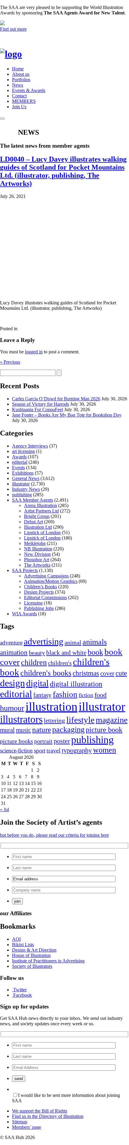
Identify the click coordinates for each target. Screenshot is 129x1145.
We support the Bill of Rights (39, 1110)
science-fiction (16, 750)
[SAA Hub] (21, 53)
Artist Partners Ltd (41, 510)
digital (37, 683)
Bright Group (37, 516)
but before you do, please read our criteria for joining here (54, 835)
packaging (68, 729)
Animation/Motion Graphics (50, 581)
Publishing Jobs (39, 608)
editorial (19, 462)
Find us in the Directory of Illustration (47, 1116)
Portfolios (21, 79)
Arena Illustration (40, 505)
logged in (34, 351)
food (100, 695)
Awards (19, 456)
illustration (51, 706)
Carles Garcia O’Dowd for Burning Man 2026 (56, 398)
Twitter (20, 989)
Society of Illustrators (32, 966)
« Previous (10, 362)
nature (41, 729)
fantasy (42, 695)
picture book (104, 729)
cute (121, 673)
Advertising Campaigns (46, 575)
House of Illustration (31, 955)
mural (7, 730)
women (104, 750)
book (95, 652)
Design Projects (39, 592)
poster (62, 741)
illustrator (21, 483)
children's (60, 663)
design (12, 683)
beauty (37, 652)
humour (12, 708)
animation (14, 652)
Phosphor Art (36, 559)
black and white (66, 652)
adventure (11, 642)
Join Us (19, 106)
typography (77, 750)
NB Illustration (38, 548)
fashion (65, 694)
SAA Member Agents (32, 500)
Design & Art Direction (34, 950)
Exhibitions (23, 473)
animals (94, 642)
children (34, 662)
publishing (22, 494)
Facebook (22, 995)
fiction (86, 695)
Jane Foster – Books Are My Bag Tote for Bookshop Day (67, 414)
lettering (54, 720)
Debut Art (33, 521)
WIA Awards (24, 613)
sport (39, 750)
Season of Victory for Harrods (40, 404)
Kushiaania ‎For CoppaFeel (37, 409)
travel (53, 750)
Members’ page (26, 1127)
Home (18, 68)
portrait (43, 741)
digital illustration (76, 684)
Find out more (13, 29)
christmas (86, 673)
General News (25, 478)
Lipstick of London (42, 532)
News (17, 85)
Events (18, 467)
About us (20, 74)
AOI (16, 939)
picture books (16, 741)
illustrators (21, 719)
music (23, 730)
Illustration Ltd (38, 527)
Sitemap (19, 1121)
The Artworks (37, 565)
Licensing (33, 602)
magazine (112, 720)
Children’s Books (40, 586)
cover (107, 673)
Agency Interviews (30, 445)
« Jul (4, 809)
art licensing (23, 451)
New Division (37, 554)
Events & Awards (28, 90)
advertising (43, 641)
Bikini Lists (23, 944)
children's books (45, 673)
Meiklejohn (35, 543)
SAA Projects (25, 570)
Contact (19, 95)
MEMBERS (24, 101)
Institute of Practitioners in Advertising (48, 960)
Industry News (26, 489)
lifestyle (80, 720)
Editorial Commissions (45, 597)
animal (72, 642)
